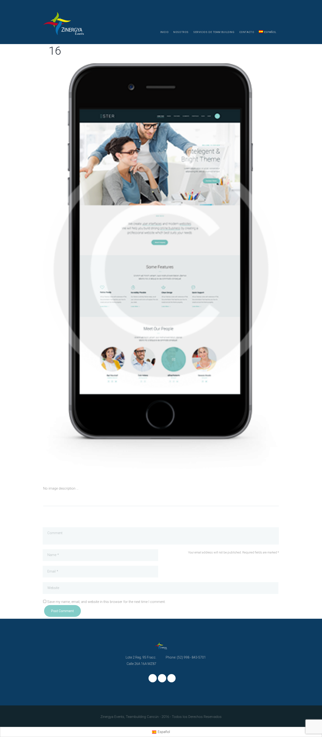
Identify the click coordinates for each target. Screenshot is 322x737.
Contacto (246, 32)
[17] (102, 270)
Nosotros (181, 32)
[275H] (220, 270)
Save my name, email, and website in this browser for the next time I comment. (106, 602)
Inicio (164, 32)
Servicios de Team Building (214, 32)
